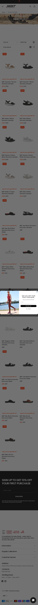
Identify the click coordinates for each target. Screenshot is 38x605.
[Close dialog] (37, 291)
